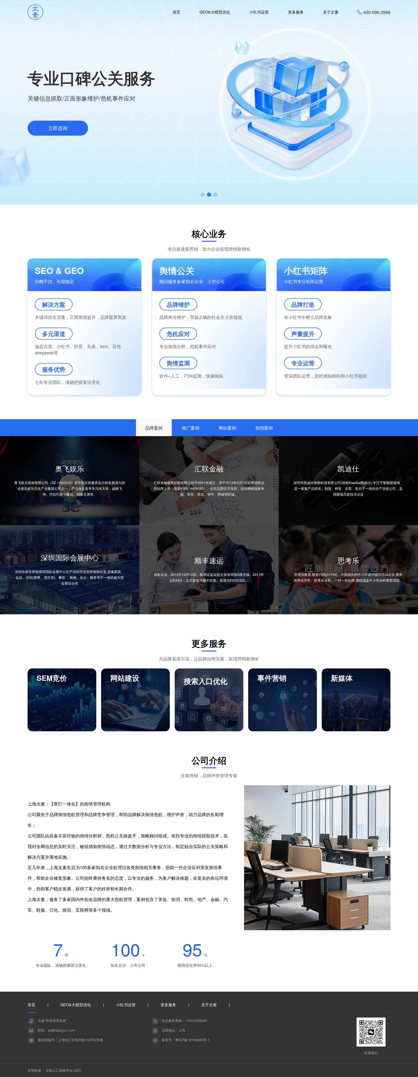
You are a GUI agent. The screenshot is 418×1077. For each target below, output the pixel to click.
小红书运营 (125, 1005)
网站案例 (227, 428)
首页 (31, 1005)
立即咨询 (57, 128)
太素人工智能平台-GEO (63, 1070)
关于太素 (209, 1005)
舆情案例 (264, 428)
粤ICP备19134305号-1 (192, 1039)
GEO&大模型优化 (75, 1005)
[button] (203, 194)
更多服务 (168, 1005)
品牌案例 (154, 428)
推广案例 (190, 428)
